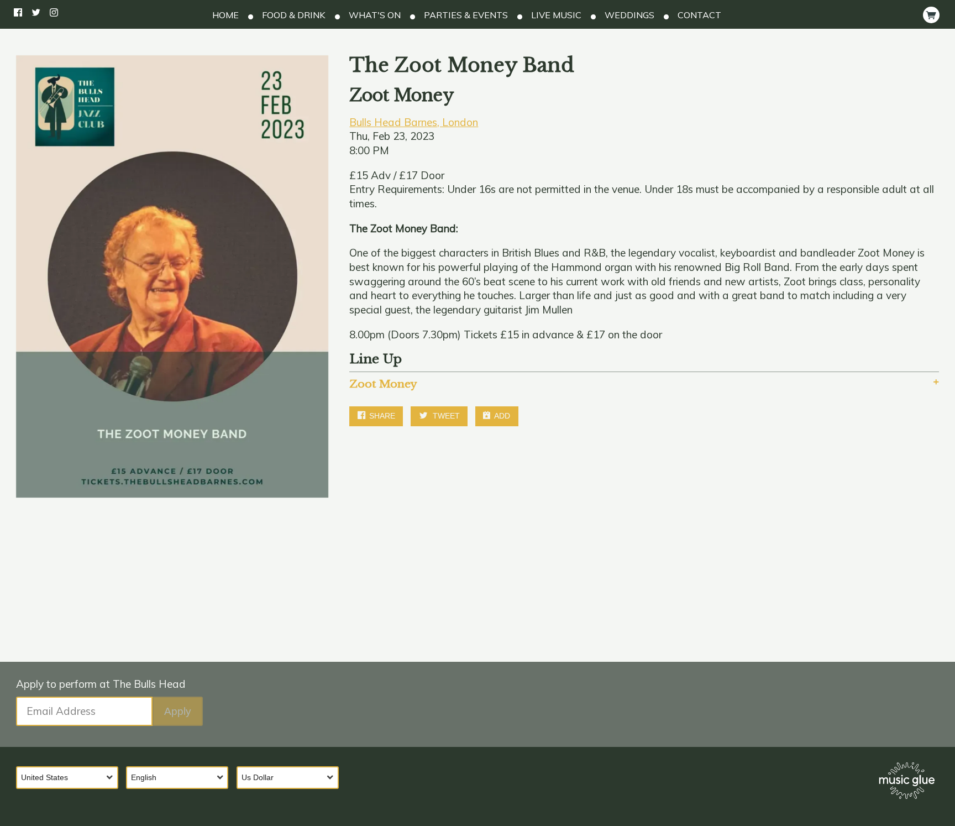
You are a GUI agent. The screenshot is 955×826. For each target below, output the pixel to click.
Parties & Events (465, 14)
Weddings (628, 14)
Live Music (555, 14)
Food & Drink (293, 14)
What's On (374, 14)
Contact (698, 14)
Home (225, 14)
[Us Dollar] (292, 777)
